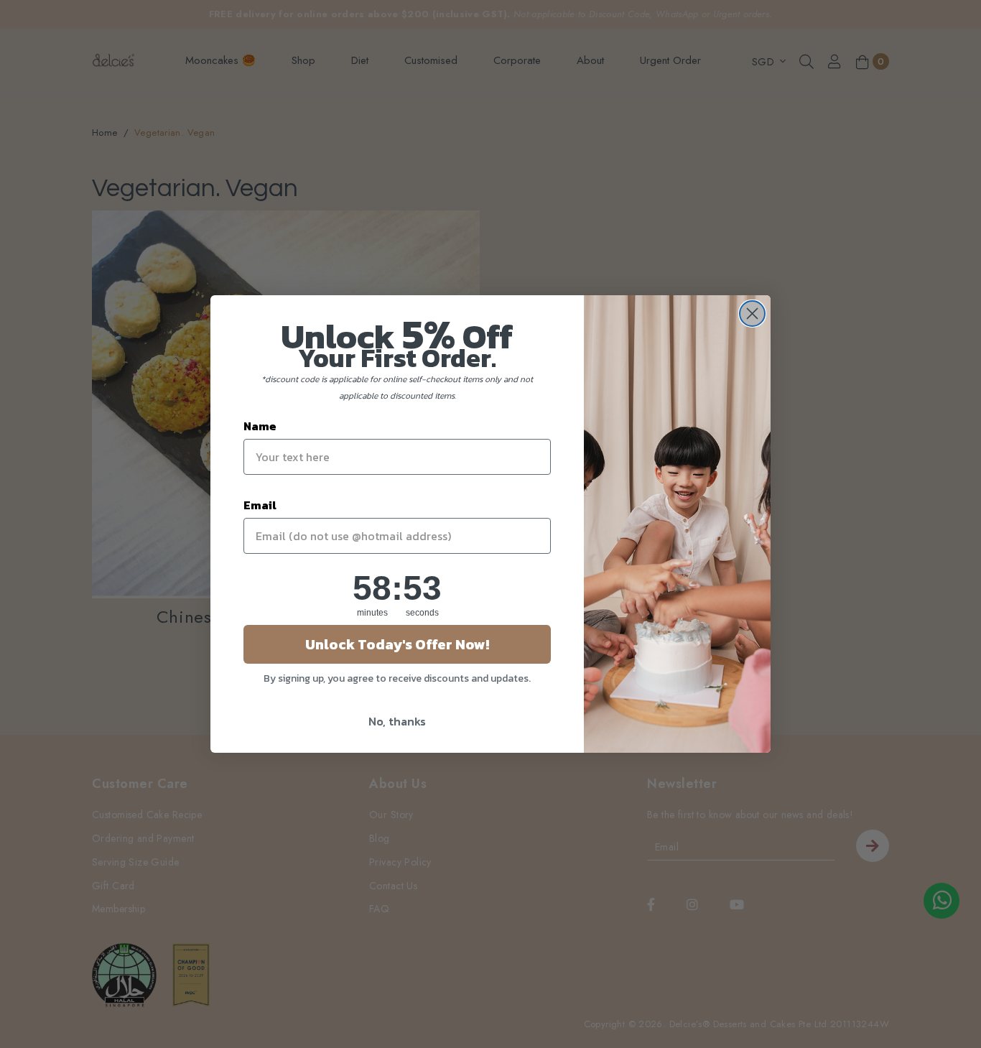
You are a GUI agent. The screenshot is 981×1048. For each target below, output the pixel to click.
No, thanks (397, 721)
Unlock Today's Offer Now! (397, 644)
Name (259, 426)
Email (259, 505)
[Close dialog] (752, 313)
